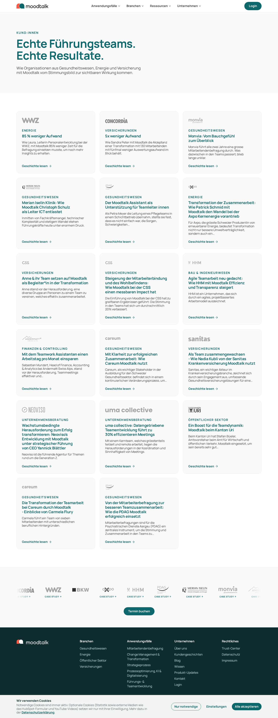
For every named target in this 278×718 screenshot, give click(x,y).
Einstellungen (216, 706)
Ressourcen (159, 6)
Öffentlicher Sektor (93, 660)
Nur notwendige (186, 706)
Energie (85, 654)
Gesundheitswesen (93, 648)
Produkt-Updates (186, 672)
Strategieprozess (139, 665)
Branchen (134, 6)
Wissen (179, 666)
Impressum (229, 660)
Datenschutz (231, 654)
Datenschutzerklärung (38, 712)
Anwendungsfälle (104, 6)
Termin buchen (139, 611)
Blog (177, 660)
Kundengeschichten (188, 654)
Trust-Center (231, 648)
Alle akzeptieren (247, 706)
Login (253, 6)
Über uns (180, 648)
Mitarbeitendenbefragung (145, 648)
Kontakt (179, 678)
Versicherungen (91, 666)
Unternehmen (187, 6)
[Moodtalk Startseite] (32, 6)
